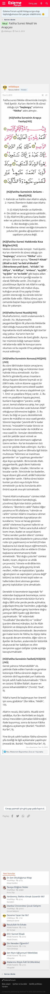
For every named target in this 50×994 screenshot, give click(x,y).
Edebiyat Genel (13, 920)
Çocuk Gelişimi (13, 911)
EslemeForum (10, 980)
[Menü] (4, 3)
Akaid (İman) (12, 939)
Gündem (10, 902)
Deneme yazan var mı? (18, 915)
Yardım (5, 986)
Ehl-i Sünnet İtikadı (16, 933)
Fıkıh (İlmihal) (12, 948)
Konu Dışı (11, 892)
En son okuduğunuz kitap (19, 877)
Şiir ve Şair (11, 930)
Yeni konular (9, 873)
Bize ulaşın (6, 984)
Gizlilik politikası (35, 984)
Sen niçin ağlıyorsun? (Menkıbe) (22, 952)
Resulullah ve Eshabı (16, 924)
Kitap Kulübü (12, 883)
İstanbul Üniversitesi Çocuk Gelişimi (24, 905)
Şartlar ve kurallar (20, 984)
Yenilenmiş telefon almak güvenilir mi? (25, 896)
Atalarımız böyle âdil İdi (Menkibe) (23, 962)
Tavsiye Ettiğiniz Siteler (17, 887)
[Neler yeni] (41, 3)
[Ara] (46, 3)
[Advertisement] (25, 59)
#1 (46, 95)
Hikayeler (11, 958)
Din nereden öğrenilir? (18, 943)
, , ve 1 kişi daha (24, 752)
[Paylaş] (42, 95)
